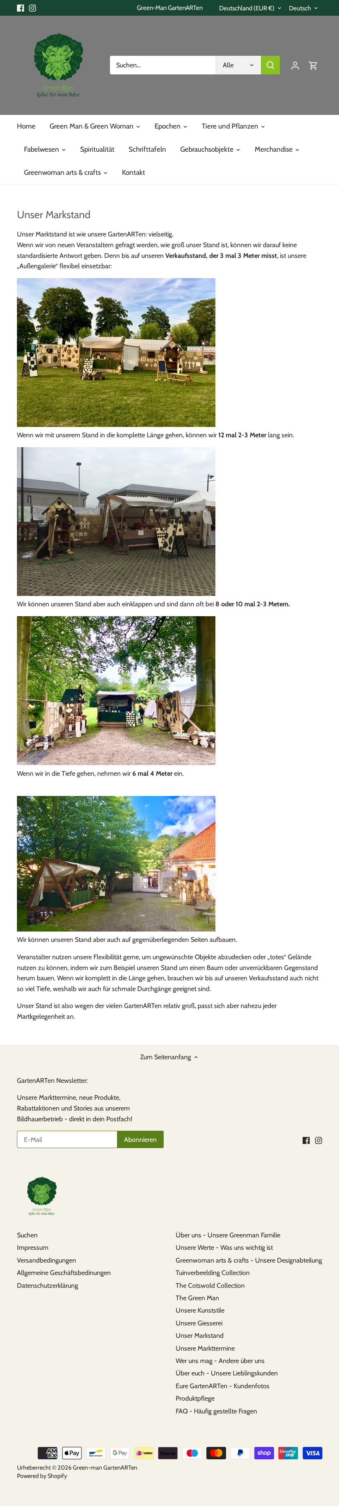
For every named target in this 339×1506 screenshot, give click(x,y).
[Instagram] (32, 7)
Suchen (27, 1235)
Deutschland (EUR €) (247, 8)
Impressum (32, 1247)
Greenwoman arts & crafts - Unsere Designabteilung (249, 1260)
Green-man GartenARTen (105, 1467)
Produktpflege (195, 1398)
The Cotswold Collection (210, 1285)
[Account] (295, 65)
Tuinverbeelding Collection (213, 1273)
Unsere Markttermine (205, 1348)
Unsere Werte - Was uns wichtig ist (224, 1247)
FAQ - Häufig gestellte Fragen (216, 1411)
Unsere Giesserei (199, 1323)
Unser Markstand (200, 1335)
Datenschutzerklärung (47, 1285)
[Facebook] (20, 7)
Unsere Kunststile (200, 1310)
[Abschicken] (270, 65)
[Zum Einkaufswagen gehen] (313, 65)
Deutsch (300, 8)
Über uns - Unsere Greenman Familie (228, 1235)
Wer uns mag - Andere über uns (220, 1361)
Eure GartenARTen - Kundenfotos (223, 1386)
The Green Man (197, 1298)
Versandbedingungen (46, 1260)
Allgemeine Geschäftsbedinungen (64, 1273)
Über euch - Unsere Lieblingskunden (227, 1373)
